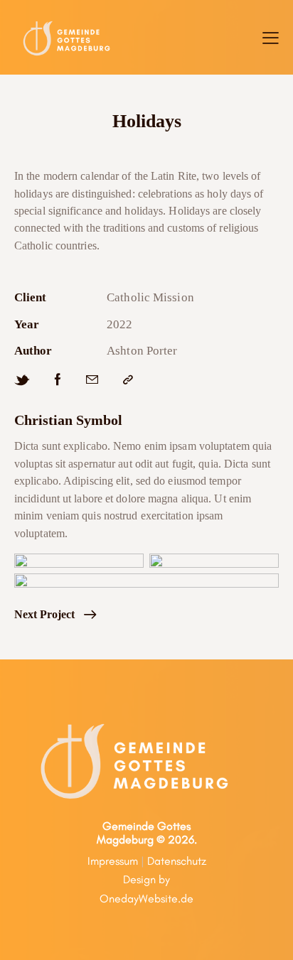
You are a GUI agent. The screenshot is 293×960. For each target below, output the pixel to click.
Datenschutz (176, 861)
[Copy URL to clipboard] (128, 380)
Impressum (112, 861)
